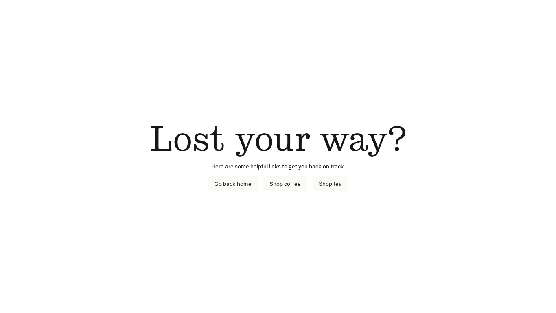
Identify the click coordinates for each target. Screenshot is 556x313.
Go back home (233, 183)
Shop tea (330, 183)
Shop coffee (285, 183)
